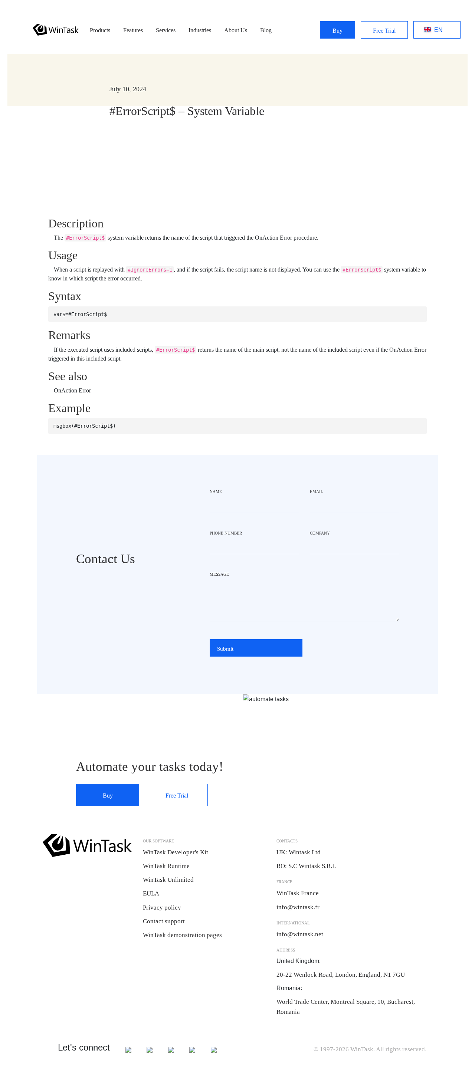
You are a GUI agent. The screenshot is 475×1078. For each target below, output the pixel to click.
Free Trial (384, 30)
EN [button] (428, 30)
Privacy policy (162, 907)
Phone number (226, 533)
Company (320, 533)
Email (316, 491)
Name (216, 491)
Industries (200, 30)
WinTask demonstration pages (182, 935)
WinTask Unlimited (168, 879)
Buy (337, 30)
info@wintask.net (299, 934)
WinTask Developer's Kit (175, 852)
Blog (266, 30)
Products (100, 30)
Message (219, 574)
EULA (151, 893)
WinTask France (297, 893)
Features (133, 30)
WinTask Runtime (166, 866)
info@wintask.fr (298, 907)
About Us (235, 30)
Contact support (164, 921)
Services (166, 30)
